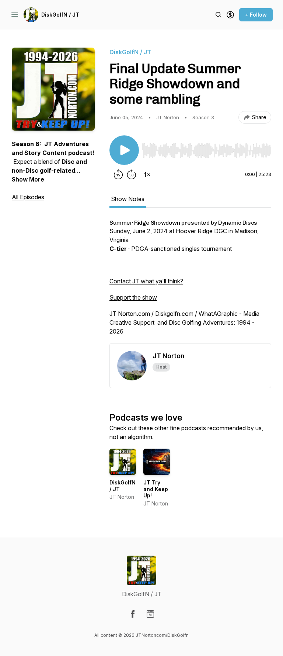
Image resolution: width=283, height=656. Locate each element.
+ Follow (256, 14)
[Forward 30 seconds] (131, 174)
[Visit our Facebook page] (132, 614)
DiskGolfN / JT (60, 14)
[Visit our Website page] (150, 614)
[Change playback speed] (147, 174)
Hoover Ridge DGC (201, 231)
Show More (28, 179)
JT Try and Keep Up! (155, 488)
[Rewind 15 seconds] (118, 174)
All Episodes (28, 197)
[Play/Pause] (124, 150)
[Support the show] (230, 14)
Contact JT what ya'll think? (146, 281)
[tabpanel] (190, 281)
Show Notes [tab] (127, 199)
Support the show (133, 297)
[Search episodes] (218, 14)
